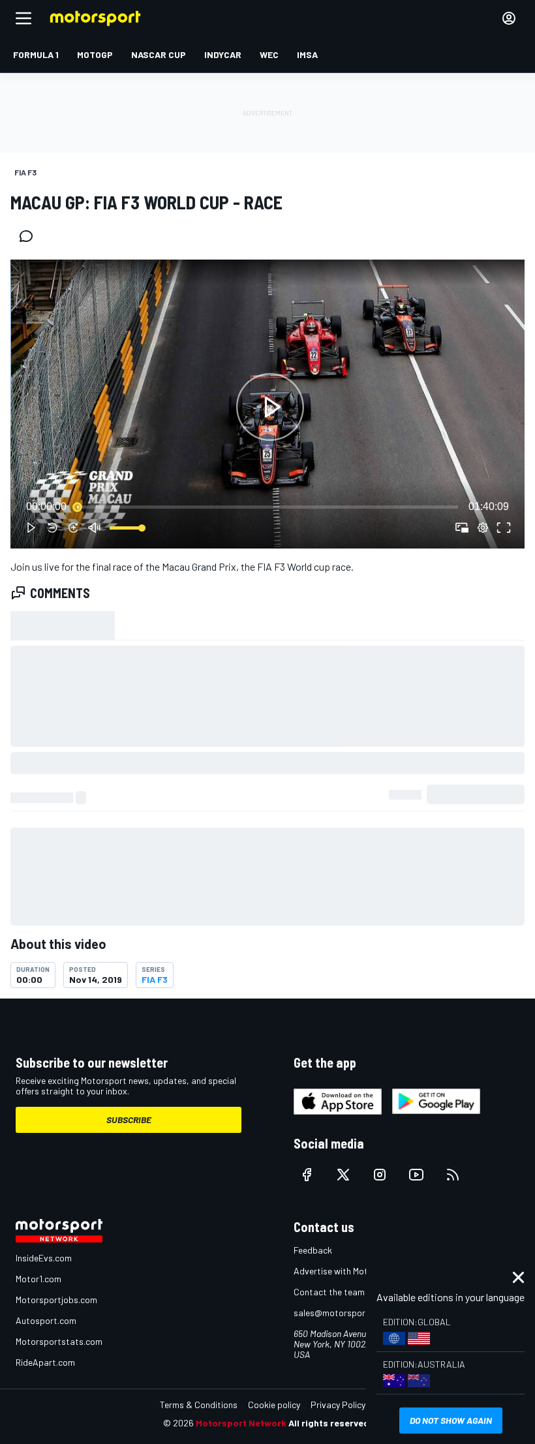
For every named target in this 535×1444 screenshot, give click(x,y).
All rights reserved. (330, 1422)
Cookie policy (274, 1404)
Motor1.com (38, 1278)
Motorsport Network (241, 1422)
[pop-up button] (482, 527)
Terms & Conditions (198, 1404)
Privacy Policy (338, 1404)
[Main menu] (23, 18)
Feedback (313, 1250)
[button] (270, 407)
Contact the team (329, 1291)
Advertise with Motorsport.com (356, 1270)
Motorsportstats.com (59, 1341)
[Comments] (30, 236)
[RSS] (453, 1175)
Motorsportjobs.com (56, 1299)
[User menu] (509, 18)
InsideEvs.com (44, 1257)
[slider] (267, 507)
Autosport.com (46, 1320)
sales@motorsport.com (341, 1312)
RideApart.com (45, 1362)
